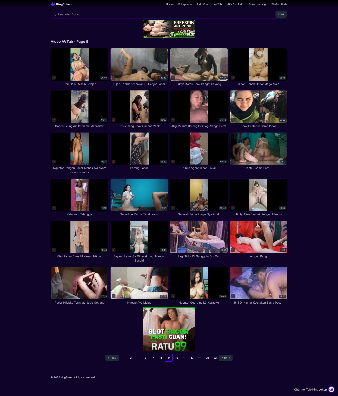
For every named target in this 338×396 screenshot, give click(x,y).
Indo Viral (202, 4)
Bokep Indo (185, 4)
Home (169, 4)
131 (207, 357)
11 (184, 357)
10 (176, 357)
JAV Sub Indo (235, 4)
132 (214, 357)
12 (192, 357)
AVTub (218, 4)
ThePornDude (279, 4)
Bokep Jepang (257, 4)
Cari (281, 14)
